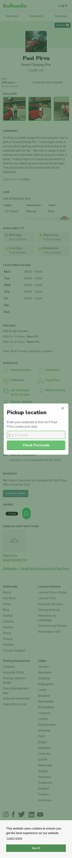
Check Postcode (36, 445)
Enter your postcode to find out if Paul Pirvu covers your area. (32, 424)
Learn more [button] (14, 838)
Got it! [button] (36, 848)
